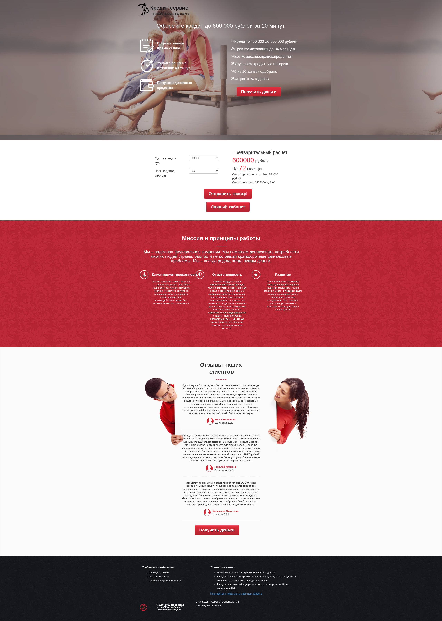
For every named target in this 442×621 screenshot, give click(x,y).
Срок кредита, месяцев (165, 173)
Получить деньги (258, 91)
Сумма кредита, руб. (166, 161)
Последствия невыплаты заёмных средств (236, 593)
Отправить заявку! (228, 193)
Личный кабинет (228, 207)
